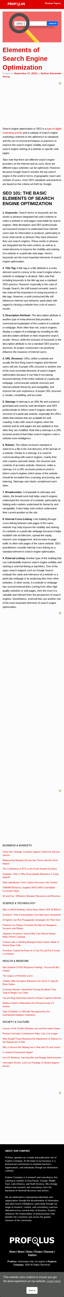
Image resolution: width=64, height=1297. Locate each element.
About (21, 1251)
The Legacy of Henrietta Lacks (18, 976)
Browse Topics (53, 3)
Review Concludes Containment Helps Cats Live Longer (30, 1033)
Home (12, 1251)
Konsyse (48, 1251)
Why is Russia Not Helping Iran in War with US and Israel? (31, 1047)
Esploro (32, 1255)
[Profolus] (16, 4)
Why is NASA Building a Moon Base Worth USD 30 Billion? (32, 909)
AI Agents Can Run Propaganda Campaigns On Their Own (31, 920)
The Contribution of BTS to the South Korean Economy (30, 868)
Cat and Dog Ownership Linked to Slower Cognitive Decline (32, 998)
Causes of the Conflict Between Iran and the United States (31, 1028)
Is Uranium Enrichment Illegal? (18, 1052)
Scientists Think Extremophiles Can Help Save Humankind (32, 915)
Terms (29, 1251)
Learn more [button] (54, 1281)
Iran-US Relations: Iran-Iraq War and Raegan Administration (32, 1057)
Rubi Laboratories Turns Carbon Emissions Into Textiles (30, 882)
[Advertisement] (32, 702)
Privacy (38, 1251)
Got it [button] (32, 1290)
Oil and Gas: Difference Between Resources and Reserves (32, 896)
